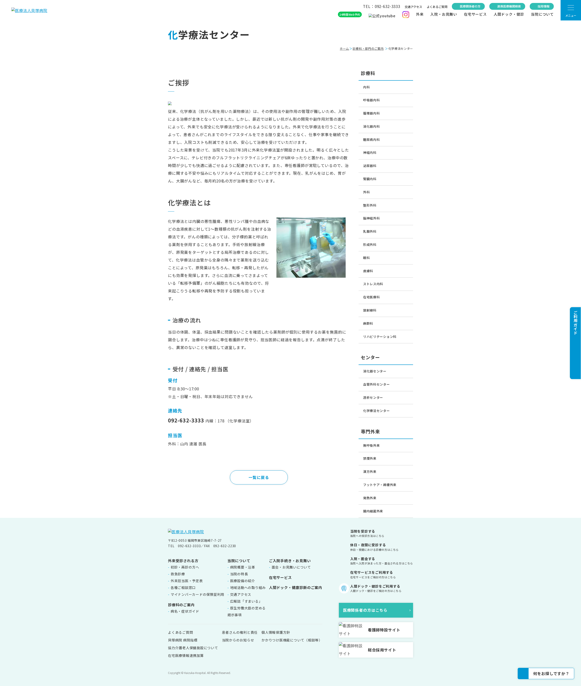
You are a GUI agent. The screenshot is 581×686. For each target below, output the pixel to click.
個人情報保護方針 (275, 632)
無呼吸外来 (371, 445)
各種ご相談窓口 (183, 587)
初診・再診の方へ (185, 567)
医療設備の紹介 (242, 580)
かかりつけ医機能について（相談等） (291, 640)
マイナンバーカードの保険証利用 (197, 594)
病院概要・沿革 (242, 567)
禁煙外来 (370, 458)
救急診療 (178, 573)
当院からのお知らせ (238, 640)
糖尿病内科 (371, 139)
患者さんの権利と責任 (240, 632)
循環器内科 (371, 113)
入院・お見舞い (443, 14)
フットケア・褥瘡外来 (379, 484)
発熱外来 (370, 498)
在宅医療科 (371, 297)
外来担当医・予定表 (187, 580)
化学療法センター (376, 410)
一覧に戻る (259, 477)
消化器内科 (371, 126)
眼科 (366, 257)
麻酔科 (368, 323)
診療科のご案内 (181, 604)
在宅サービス (475, 14)
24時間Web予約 (349, 14)
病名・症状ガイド (185, 611)
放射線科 (370, 310)
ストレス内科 (373, 284)
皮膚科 (368, 271)
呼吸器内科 (371, 100)
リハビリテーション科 (379, 336)
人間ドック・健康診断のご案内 (295, 587)
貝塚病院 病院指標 (182, 640)
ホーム (344, 48)
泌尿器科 (370, 165)
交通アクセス (413, 7)
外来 (420, 14)
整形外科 (370, 205)
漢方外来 (370, 471)
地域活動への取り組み (248, 587)
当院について (542, 14)
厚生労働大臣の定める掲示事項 (246, 611)
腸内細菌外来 (373, 511)
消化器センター (375, 371)
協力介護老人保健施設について (193, 647)
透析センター (373, 397)
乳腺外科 (370, 231)
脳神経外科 (371, 218)
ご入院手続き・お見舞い (290, 560)
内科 (366, 87)
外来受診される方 (183, 560)
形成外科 (370, 244)
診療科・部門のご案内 (368, 48)
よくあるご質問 (437, 7)
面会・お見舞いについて (291, 567)
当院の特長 (239, 573)
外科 (366, 192)
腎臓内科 (370, 179)
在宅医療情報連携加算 (186, 655)
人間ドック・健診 (509, 14)
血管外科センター (376, 384)
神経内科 (370, 152)
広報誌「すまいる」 (246, 601)
